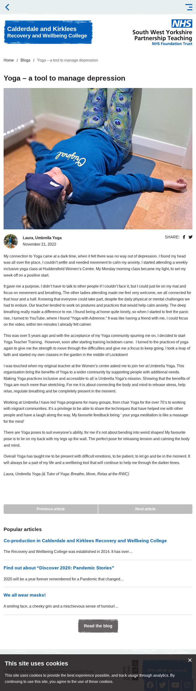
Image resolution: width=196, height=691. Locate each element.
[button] (188, 7)
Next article (145, 509)
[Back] (7, 7)
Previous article (51, 509)
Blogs (25, 60)
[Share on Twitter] (190, 237)
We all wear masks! (25, 595)
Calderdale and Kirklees (47, 32)
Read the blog (98, 626)
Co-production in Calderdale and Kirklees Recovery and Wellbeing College (85, 540)
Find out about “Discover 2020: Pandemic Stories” (59, 567)
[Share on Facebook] (184, 237)
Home (9, 60)
